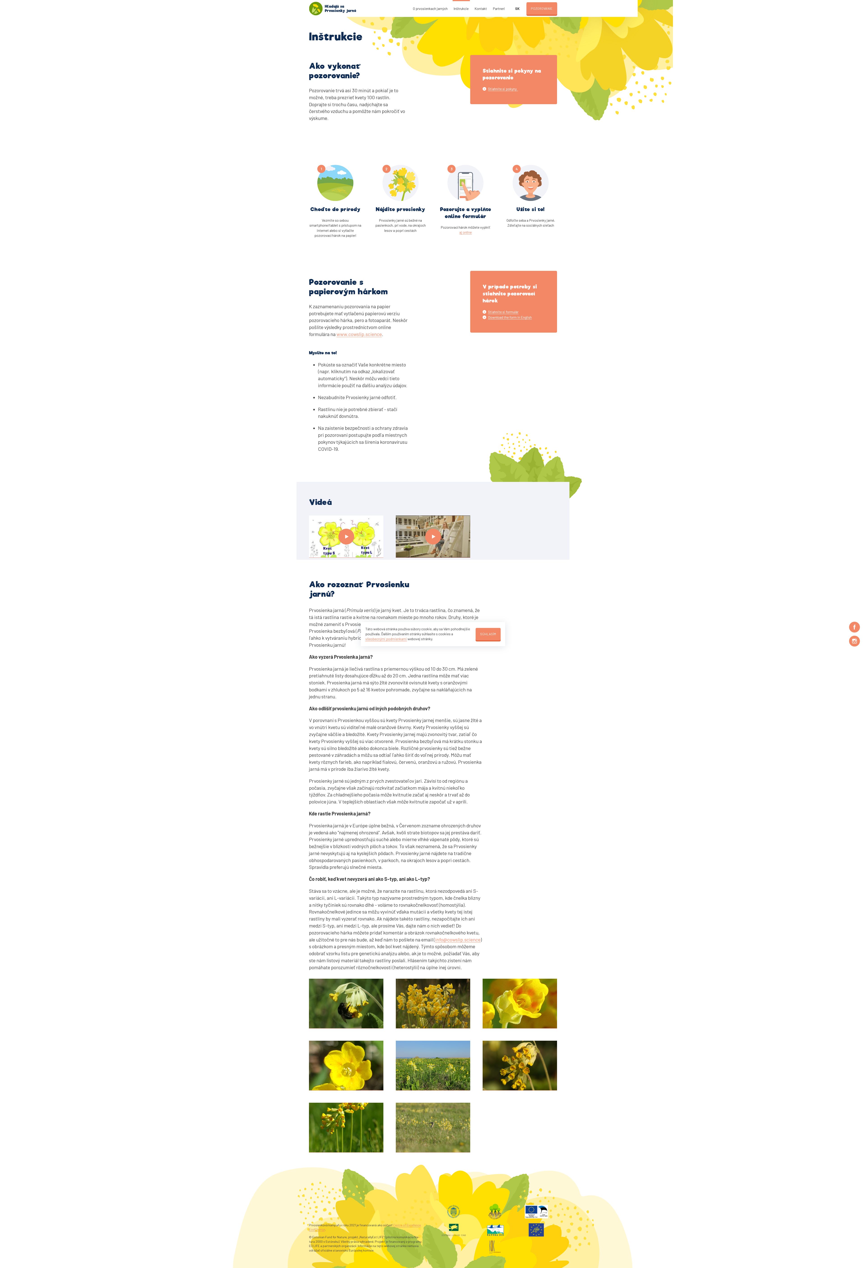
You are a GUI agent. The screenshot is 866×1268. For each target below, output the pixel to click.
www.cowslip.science (359, 334)
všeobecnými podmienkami (386, 639)
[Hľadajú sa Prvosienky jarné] (315, 8)
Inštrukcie (461, 8)
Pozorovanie (542, 8)
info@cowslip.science (458, 939)
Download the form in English (510, 317)
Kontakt (480, 8)
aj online (465, 232)
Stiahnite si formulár (503, 312)
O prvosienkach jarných (430, 8)
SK (517, 8)
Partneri (499, 8)
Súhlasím (488, 634)
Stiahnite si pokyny (503, 89)
